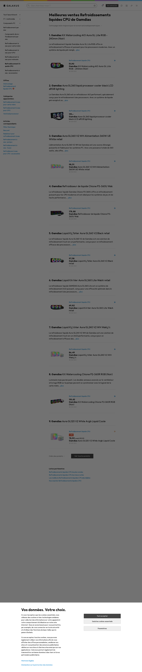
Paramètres (102, 628)
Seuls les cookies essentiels (102, 621)
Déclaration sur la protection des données (37, 665)
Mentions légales (27, 661)
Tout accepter (102, 616)
